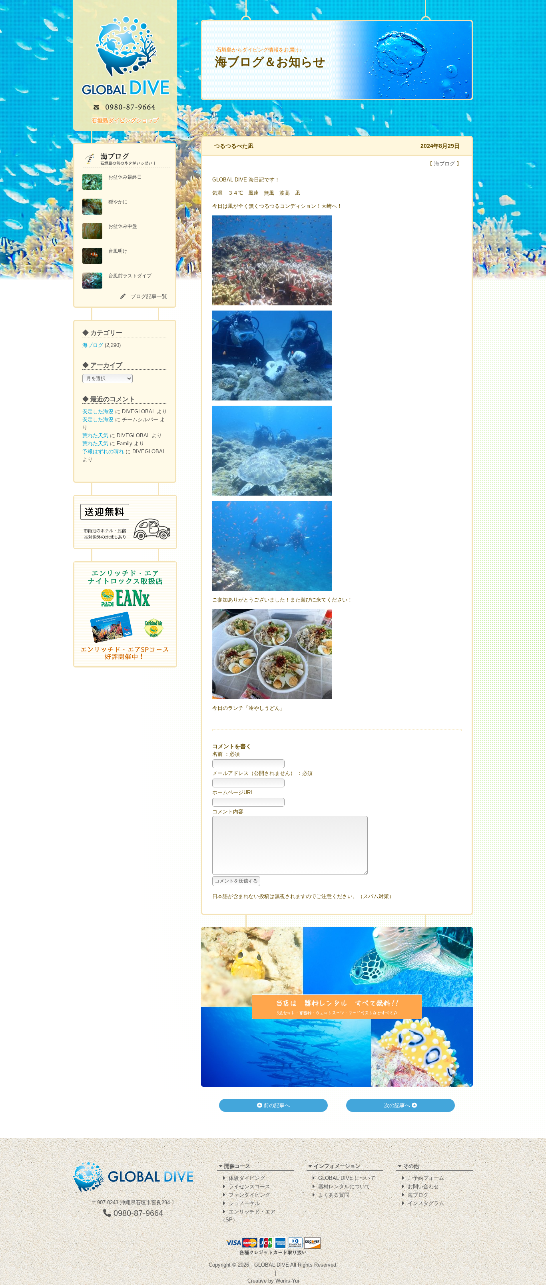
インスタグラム (426, 1203)
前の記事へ (276, 1105)
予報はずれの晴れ (103, 451)
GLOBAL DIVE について (346, 1178)
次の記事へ (398, 1105)
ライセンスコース (249, 1186)
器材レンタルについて (344, 1186)
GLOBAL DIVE (271, 1265)
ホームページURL (232, 792)
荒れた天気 (95, 435)
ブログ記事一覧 (149, 296)
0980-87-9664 (137, 1213)
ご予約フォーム (426, 1178)
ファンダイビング (249, 1195)
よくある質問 (333, 1195)
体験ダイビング (247, 1178)
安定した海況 (98, 411)
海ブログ (92, 345)
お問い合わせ (423, 1186)
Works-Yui (287, 1281)
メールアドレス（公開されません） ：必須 (262, 773)
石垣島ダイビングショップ (125, 120)
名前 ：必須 (226, 754)
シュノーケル (244, 1203)
